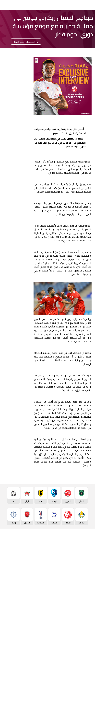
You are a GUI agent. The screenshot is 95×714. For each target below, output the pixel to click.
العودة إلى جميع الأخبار (24, 42)
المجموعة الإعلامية (84, 656)
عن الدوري (88, 573)
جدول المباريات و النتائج (83, 557)
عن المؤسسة (42, 643)
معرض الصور (87, 647)
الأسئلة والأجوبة (86, 689)
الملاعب (89, 586)
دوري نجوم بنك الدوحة (83, 553)
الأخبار (90, 643)
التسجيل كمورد (41, 664)
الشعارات (89, 664)
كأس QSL (43, 602)
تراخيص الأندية (41, 668)
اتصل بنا (89, 685)
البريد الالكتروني (12, 251)
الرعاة (90, 590)
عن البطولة (43, 623)
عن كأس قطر (87, 619)
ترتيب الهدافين (86, 565)
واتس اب (14, 243)
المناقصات (43, 652)
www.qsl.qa (49, 708)
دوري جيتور (43, 553)
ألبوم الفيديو (87, 652)
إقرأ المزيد (23, 139)
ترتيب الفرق (88, 561)
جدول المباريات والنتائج (38, 557)
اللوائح (45, 672)
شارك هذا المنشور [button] (17, 235)
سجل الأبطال (87, 578)
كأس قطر (88, 602)
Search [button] (11, 4)
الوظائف (44, 656)
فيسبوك (39, 243)
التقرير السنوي (41, 660)
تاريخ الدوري (88, 569)
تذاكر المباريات (87, 582)
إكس (40, 251)
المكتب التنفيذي (41, 647)
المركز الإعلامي (86, 660)
